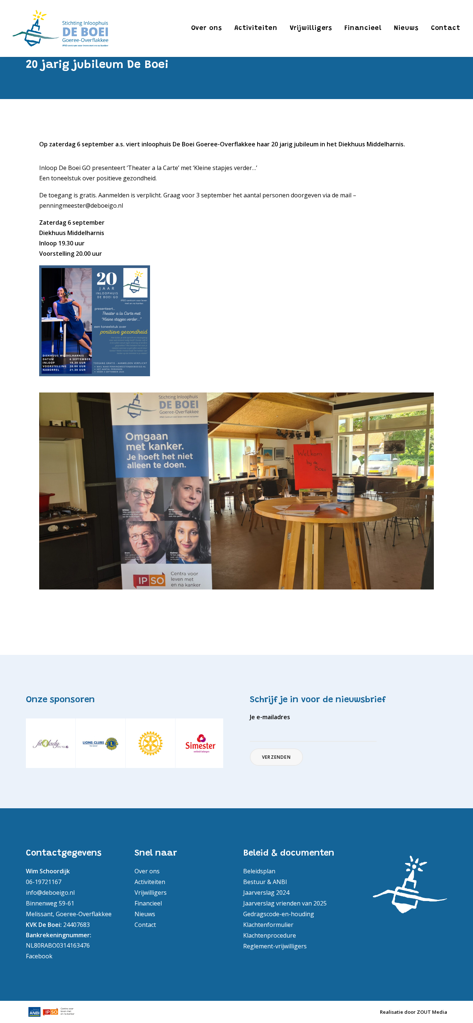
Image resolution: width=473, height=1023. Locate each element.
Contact (445, 28)
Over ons (206, 28)
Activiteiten (256, 28)
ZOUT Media (432, 1012)
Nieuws (406, 28)
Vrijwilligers (311, 28)
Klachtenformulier (268, 924)
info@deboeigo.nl (50, 892)
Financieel (363, 28)
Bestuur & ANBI (265, 881)
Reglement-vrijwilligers (275, 946)
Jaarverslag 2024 (266, 892)
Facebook (39, 956)
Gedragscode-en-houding (278, 914)
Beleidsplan (259, 871)
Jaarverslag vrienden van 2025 (285, 903)
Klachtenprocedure (269, 935)
